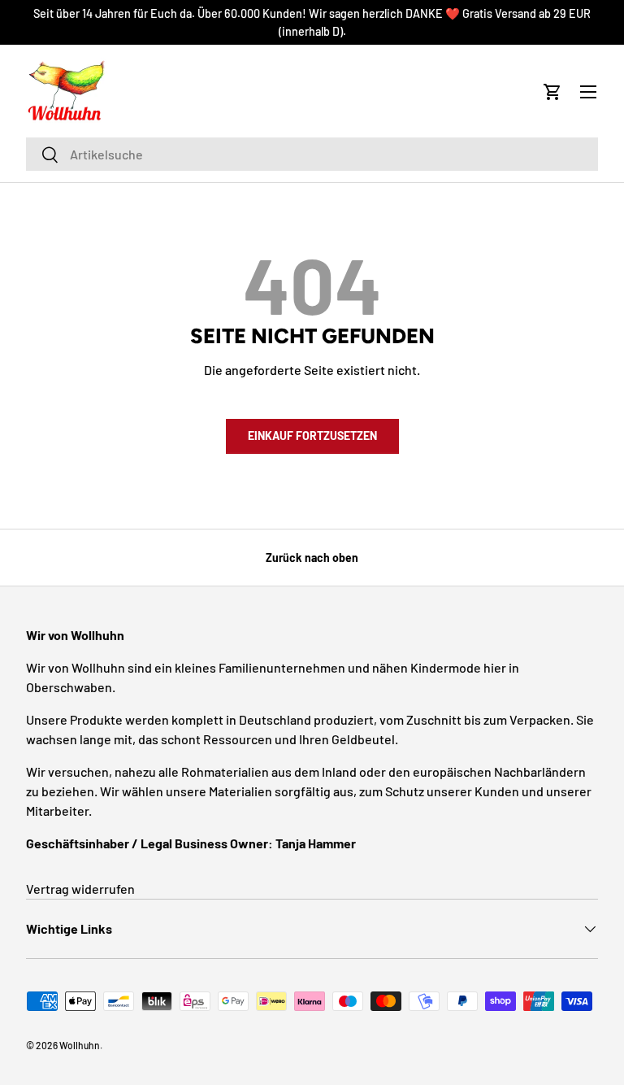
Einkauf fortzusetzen (312, 435)
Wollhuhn (79, 1045)
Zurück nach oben (312, 557)
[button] (552, 92)
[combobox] (312, 154)
